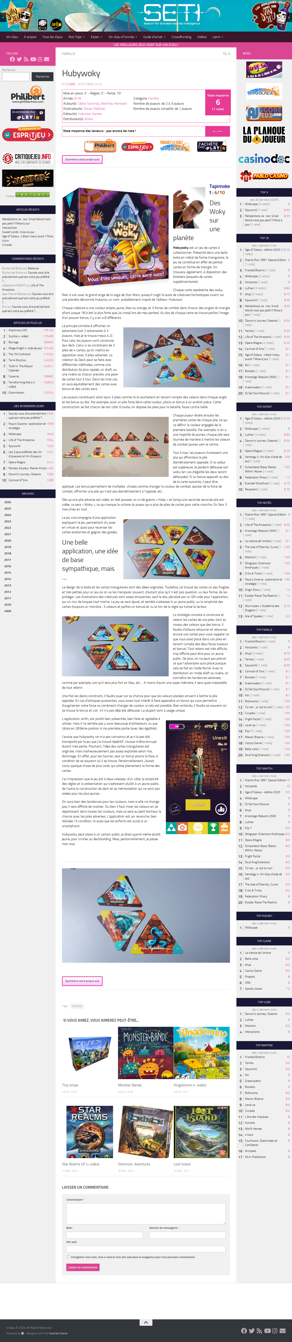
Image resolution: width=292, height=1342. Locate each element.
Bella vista (251, 749)
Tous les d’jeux (52, 37)
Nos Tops (75, 37)
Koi (247, 365)
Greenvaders (253, 387)
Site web (71, 1242)
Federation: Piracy (256, 477)
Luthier (249, 288)
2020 (7, 540)
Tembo (249, 331)
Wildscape (15, 434)
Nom (70, 1227)
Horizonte (251, 282)
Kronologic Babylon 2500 (260, 377)
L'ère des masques (256, 1117)
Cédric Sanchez (88, 103)
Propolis (250, 977)
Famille (68, 54)
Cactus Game (253, 743)
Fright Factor (253, 719)
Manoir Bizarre (254, 737)
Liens (216, 37)
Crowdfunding (181, 37)
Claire (70, 84)
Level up (250, 725)
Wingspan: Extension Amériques (265, 834)
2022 (7, 528)
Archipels (250, 1151)
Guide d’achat (152, 37)
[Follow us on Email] (46, 59)
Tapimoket (77, 1006)
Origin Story (252, 590)
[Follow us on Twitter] (19, 59)
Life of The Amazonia (21, 440)
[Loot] (202, 1132)
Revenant (251, 489)
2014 (7, 579)
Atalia (88, 119)
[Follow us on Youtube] (32, 59)
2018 (77, 98)
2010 (7, 605)
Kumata (250, 1123)
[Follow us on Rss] (26, 59)
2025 (7, 508)
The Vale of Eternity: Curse (261, 547)
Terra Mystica (17, 360)
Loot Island (182, 1164)
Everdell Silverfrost (257, 483)
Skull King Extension (257, 755)
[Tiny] (90, 1053)
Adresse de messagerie (164, 1227)
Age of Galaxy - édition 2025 (262, 250)
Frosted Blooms (255, 270)
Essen (95, 37)
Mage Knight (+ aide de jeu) (25, 348)
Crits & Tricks (253, 573)
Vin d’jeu (12, 37)
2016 (7, 566)
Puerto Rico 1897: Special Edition (265, 260)
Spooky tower (253, 988)
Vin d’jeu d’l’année (121, 37)
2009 (7, 611)
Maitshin (250, 557)
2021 (7, 534)
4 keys (249, 1135)
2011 (7, 598)
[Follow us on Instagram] (39, 59)
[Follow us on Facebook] (12, 59)
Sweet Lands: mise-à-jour (18, 232)
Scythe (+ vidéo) (18, 336)
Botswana (251, 701)
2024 (7, 515)
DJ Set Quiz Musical (257, 393)
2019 (7, 547)
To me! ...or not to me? (258, 707)
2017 (7, 560)
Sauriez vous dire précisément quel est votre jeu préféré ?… (26, 277)
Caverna (14, 376)
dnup (248, 294)
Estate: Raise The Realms (261, 596)
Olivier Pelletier (94, 109)
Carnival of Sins (18, 480)
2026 (7, 502)
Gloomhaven (16, 392)
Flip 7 (248, 731)
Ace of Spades (254, 616)
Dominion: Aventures (134, 1164)
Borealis (250, 371)
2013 (7, 585)
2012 (7, 592)
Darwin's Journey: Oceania (25, 474)
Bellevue (33, 268)
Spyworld (14, 446)
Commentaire (75, 1199)
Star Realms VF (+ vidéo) (80, 1164)
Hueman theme (58, 1333)
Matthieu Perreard (114, 103)
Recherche (8, 70)
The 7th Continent (20, 354)
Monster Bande (130, 1085)
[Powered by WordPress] (22, 1333)
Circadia (7, 245)
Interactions (9, 228)
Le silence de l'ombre (258, 541)
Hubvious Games (90, 114)
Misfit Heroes (253, 1129)
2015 (7, 572)
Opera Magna (17, 462)
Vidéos (201, 37)
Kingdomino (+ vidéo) (190, 1085)
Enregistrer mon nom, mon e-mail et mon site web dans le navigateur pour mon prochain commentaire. (133, 1257)
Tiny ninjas (70, 1085)
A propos (30, 37)
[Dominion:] (146, 1132)
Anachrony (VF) (18, 330)
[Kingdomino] (202, 1053)
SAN (247, 983)
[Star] (89, 1132)
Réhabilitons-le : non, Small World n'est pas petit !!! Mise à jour (263, 220)
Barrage (14, 342)
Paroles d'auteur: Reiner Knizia (27, 468)
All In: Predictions (255, 1157)
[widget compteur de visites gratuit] (32, 196)
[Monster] (146, 1053)
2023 (7, 521)
